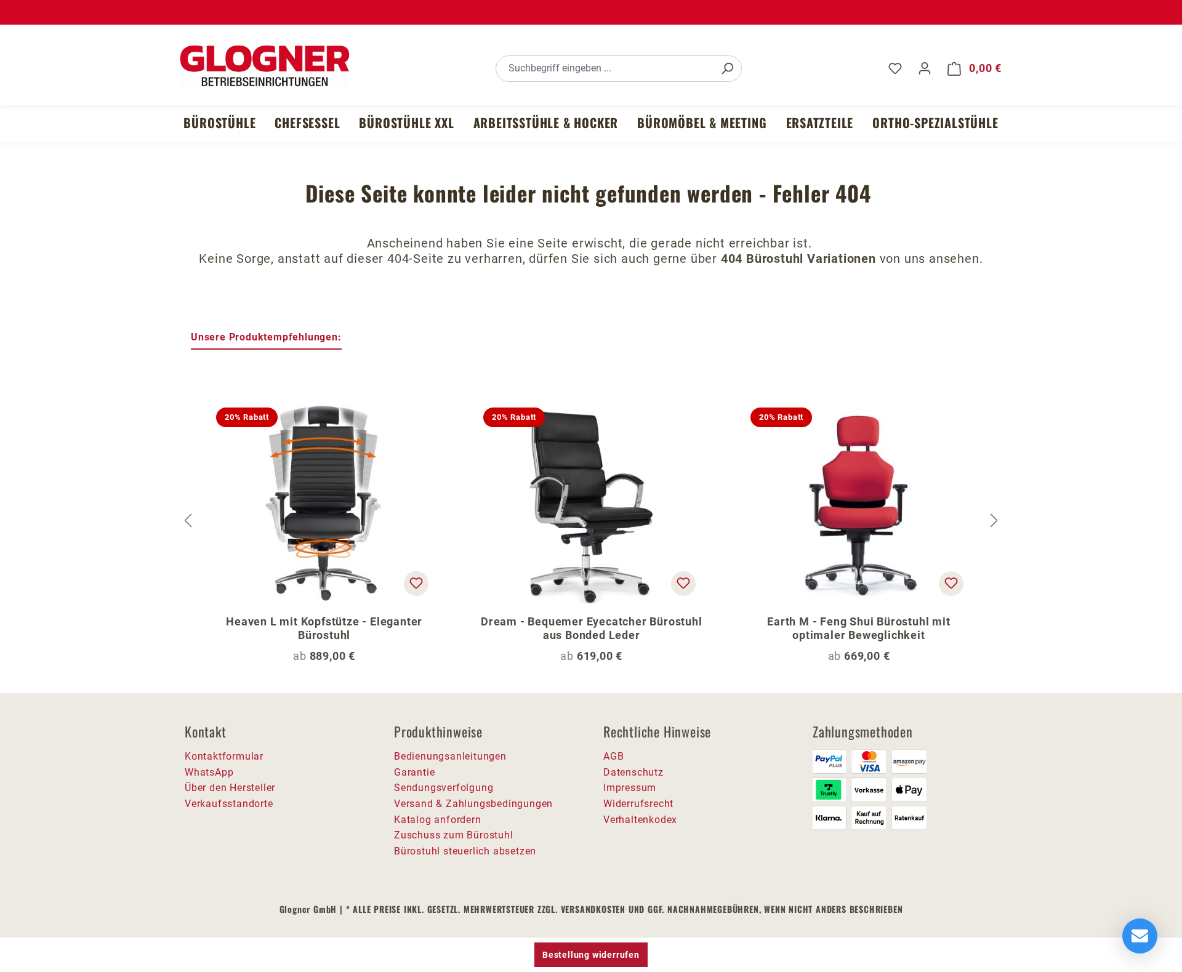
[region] (591, 521)
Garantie (414, 772)
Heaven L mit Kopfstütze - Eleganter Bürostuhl (324, 628)
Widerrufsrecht (638, 803)
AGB (613, 756)
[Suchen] (727, 68)
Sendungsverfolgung (443, 787)
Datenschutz (633, 772)
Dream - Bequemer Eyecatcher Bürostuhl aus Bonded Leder (591, 628)
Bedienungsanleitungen (450, 756)
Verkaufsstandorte (229, 803)
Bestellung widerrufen (591, 955)
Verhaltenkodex (640, 819)
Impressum (629, 787)
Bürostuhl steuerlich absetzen (465, 851)
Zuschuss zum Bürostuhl (453, 835)
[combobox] (605, 68)
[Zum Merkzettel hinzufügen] (416, 583)
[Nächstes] (994, 521)
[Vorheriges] (188, 521)
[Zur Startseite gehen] (264, 65)
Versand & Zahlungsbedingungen (473, 803)
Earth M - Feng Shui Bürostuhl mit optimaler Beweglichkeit (858, 628)
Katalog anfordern (437, 819)
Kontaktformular (224, 756)
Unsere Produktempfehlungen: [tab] (266, 337)
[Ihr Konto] (924, 68)
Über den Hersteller (230, 787)
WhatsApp (209, 772)
